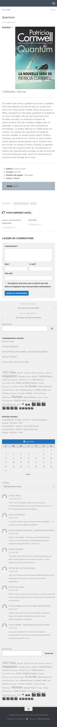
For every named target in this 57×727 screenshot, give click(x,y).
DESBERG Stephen (30, 383)
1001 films (9, 372)
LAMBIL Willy (40, 390)
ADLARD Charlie (25, 376)
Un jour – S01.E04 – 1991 (12, 423)
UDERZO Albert (20, 400)
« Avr (28, 474)
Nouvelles (21, 393)
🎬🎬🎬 (38, 403)
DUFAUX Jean (7, 386)
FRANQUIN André (45, 386)
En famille (31, 386)
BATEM (34, 376)
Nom (7, 264)
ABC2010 (34, 373)
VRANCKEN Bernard (9, 404)
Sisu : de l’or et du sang (18, 362)
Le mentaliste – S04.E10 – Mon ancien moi (20, 429)
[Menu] (53, 3)
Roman (33, 203)
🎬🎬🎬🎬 (10, 407)
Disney (41, 383)
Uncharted (13, 346)
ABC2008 (27, 373)
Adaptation (10, 376)
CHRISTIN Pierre (24, 380)
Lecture (6, 10)
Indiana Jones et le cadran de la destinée (33, 606)
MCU (49, 390)
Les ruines (20, 587)
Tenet (11, 341)
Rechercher (7, 324)
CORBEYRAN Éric (37, 380)
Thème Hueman (44, 719)
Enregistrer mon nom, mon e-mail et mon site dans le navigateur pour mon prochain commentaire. (28, 285)
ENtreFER (32, 220)
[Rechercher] (52, 328)
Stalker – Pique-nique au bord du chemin (33, 625)
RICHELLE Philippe (40, 393)
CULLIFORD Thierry (8, 383)
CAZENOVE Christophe (10, 380)
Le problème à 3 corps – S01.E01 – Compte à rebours (24, 420)
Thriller (39, 397)
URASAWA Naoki (34, 400)
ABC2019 (48, 373)
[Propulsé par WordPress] (27, 719)
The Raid (13, 357)
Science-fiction (30, 397)
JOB (17, 390)
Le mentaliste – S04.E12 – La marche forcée (20, 426)
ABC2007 (20, 373)
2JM (4, 341)
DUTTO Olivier (18, 386)
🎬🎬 (27, 404)
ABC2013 (41, 373)
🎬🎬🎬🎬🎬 (26, 408)
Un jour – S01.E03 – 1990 (12, 432)
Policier (29, 393)
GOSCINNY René (8, 390)
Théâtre (45, 397)
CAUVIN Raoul (45, 376)
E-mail (32, 264)
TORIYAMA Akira (7, 400)
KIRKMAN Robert (26, 390)
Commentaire (11, 246)
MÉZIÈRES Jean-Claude (9, 393)
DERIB (18, 383)
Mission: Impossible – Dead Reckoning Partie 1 (29, 351)
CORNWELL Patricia (21, 203)
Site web (9, 273)
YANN (19, 404)
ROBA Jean (6, 397)
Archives (5, 482)
